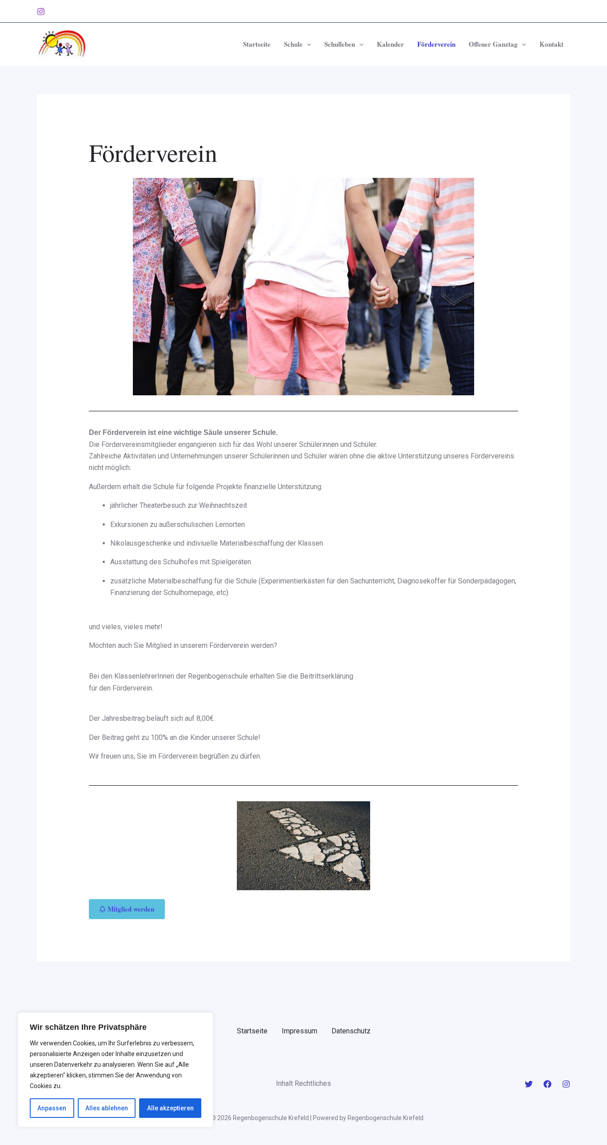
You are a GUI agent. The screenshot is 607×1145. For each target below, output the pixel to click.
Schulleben (339, 44)
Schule (293, 44)
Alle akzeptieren (170, 1108)
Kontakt (551, 44)
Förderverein (436, 44)
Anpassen (51, 1108)
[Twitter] (529, 1084)
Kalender (390, 44)
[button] (307, 44)
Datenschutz (351, 1031)
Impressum (299, 1031)
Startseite (257, 44)
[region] (115, 1069)
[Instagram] (41, 12)
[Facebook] (547, 1084)
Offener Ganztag (493, 44)
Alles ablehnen (106, 1108)
